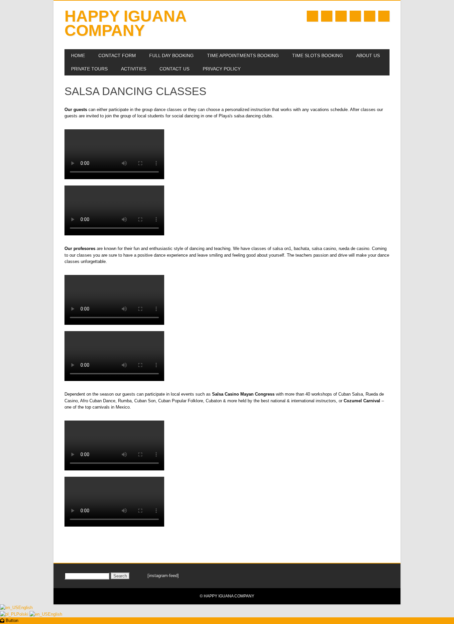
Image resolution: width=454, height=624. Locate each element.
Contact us (174, 68)
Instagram (355, 16)
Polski (23, 614)
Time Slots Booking (317, 55)
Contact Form (117, 55)
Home (78, 55)
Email (369, 16)
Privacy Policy (222, 68)
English (25, 607)
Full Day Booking (171, 55)
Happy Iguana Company (125, 23)
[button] (9, 620)
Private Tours (89, 68)
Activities (133, 68)
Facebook (312, 16)
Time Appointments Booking (243, 55)
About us (368, 55)
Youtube (341, 16)
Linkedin (326, 16)
